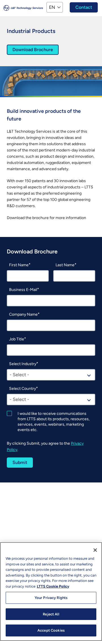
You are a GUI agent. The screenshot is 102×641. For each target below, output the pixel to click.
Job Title (16, 339)
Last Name (65, 265)
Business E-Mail (23, 289)
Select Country (22, 388)
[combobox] (51, 374)
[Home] (23, 7)
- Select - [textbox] (19, 374)
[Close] (95, 550)
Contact (83, 7)
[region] (51, 591)
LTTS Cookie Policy (53, 586)
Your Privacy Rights (51, 598)
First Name (19, 265)
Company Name (23, 314)
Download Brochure (32, 49)
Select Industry (22, 363)
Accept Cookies (51, 630)
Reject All (51, 614)
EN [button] (52, 7)
